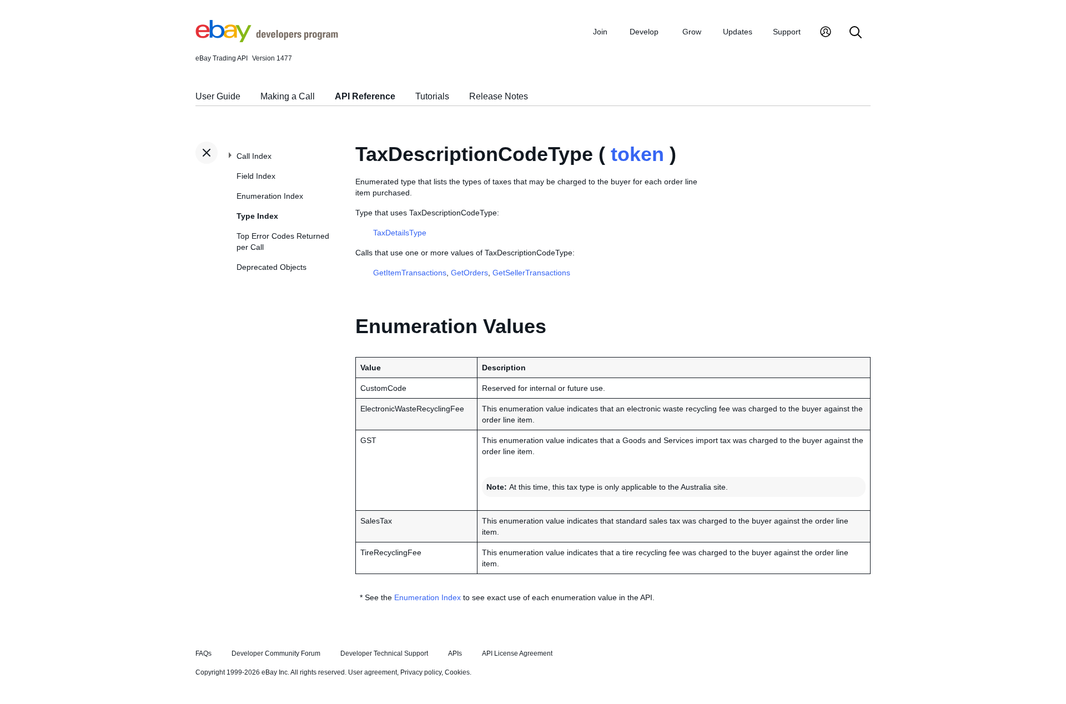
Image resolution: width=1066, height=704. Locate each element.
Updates (737, 31)
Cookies (457, 672)
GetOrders (469, 272)
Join (600, 31)
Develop (644, 31)
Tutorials (432, 96)
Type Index (257, 216)
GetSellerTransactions (531, 272)
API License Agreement (517, 653)
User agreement (372, 672)
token (637, 154)
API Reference (365, 96)
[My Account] (825, 33)
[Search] (855, 33)
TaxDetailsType (399, 232)
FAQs (203, 653)
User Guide (217, 96)
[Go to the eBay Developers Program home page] (266, 39)
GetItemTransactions (409, 272)
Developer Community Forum (276, 653)
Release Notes (498, 96)
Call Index (254, 156)
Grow (691, 31)
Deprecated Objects (271, 267)
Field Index (256, 176)
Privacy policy (420, 672)
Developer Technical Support (384, 653)
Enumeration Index (270, 196)
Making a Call (287, 96)
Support (787, 31)
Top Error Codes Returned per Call (283, 242)
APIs (455, 653)
